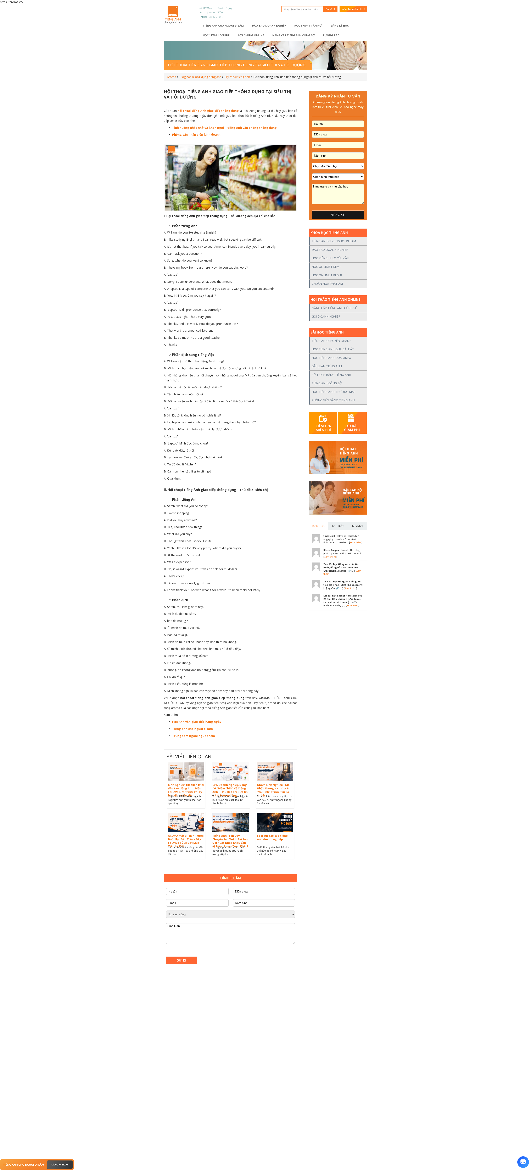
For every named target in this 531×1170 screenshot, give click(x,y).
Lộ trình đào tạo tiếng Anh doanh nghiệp (272, 837)
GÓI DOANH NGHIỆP (326, 316)
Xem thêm (356, 542)
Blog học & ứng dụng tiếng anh (200, 77)
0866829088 (216, 17)
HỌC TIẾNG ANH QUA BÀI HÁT (333, 349)
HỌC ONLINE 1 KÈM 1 (327, 267)
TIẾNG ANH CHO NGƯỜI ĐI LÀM (334, 241)
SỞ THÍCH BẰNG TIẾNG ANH (331, 375)
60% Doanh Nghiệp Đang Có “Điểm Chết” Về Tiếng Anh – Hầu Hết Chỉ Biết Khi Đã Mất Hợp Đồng (230, 790)
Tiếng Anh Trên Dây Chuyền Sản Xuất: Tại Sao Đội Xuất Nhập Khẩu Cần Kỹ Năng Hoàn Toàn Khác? (230, 841)
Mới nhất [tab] (357, 526)
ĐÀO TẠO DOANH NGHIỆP (330, 250)
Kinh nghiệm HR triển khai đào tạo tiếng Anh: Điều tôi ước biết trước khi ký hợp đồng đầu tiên (186, 790)
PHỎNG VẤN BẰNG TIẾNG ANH (333, 400)
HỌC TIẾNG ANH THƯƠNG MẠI (333, 392)
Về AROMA (205, 8)
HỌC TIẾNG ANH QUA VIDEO (331, 358)
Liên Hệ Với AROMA (211, 12)
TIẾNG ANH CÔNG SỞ (327, 383)
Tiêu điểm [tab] (338, 526)
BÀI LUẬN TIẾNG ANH (327, 366)
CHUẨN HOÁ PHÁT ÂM (327, 284)
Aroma (171, 77)
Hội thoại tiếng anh (237, 77)
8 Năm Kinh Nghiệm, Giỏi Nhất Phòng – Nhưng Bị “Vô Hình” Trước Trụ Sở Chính (273, 790)
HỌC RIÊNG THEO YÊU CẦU (330, 258)
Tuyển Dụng (225, 8)
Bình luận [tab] (318, 526)
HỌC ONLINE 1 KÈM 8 (327, 275)
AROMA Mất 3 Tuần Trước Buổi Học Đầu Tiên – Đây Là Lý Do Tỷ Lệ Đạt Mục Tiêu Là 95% (185, 841)
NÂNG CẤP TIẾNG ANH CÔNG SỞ (334, 308)
